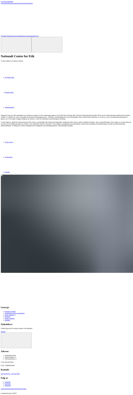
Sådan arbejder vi (10, 315)
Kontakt (7, 172)
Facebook (8, 384)
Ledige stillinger (10, 318)
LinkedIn (7, 382)
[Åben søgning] (16, 44)
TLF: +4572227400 (13, 374)
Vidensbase (9, 36)
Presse (3, 3)
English (30, 3)
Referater (7, 317)
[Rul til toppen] (16, 340)
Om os (37, 36)
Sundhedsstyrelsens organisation (15, 313)
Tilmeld (3, 332)
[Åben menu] (47, 44)
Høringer (22, 36)
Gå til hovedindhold (7, 1)
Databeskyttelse (21, 389)
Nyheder (3, 36)
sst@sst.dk (4, 374)
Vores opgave (9, 142)
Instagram (8, 385)
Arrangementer (30, 36)
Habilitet (7, 320)
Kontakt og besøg (10, 311)
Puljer (6, 3)
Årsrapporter (8, 157)
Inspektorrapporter (14, 3)
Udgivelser (16, 36)
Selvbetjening (24, 3)
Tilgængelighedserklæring (9, 389)
